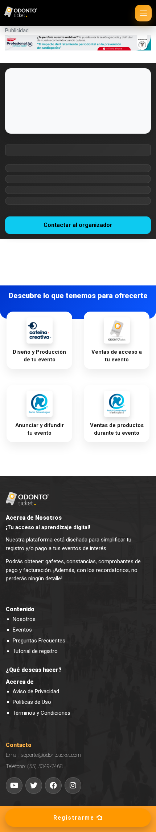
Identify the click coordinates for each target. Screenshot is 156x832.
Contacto (19, 745)
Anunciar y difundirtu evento (39, 429)
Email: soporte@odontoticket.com (43, 755)
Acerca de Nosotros (34, 518)
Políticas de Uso (32, 702)
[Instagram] (73, 785)
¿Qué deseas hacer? (34, 670)
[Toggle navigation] (143, 13)
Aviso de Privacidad (36, 691)
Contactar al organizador (78, 225)
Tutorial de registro (35, 651)
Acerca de (20, 682)
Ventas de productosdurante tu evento (117, 429)
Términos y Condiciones (41, 713)
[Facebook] (53, 785)
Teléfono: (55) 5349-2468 (34, 766)
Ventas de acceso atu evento (116, 356)
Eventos (22, 629)
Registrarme (75, 817)
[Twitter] (33, 785)
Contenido (20, 609)
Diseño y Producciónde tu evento (39, 356)
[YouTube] (14, 785)
